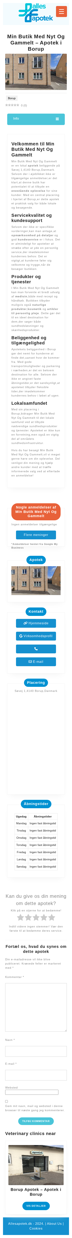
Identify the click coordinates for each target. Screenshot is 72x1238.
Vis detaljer (38, 1207)
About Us (54, 1223)
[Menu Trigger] (61, 11)
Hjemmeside (38, 623)
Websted (11, 1087)
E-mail (37, 661)
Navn (10, 1039)
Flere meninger (36, 535)
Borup (12, 98)
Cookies (36, 1228)
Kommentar (14, 977)
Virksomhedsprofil (38, 636)
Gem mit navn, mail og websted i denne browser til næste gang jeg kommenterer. (35, 1108)
